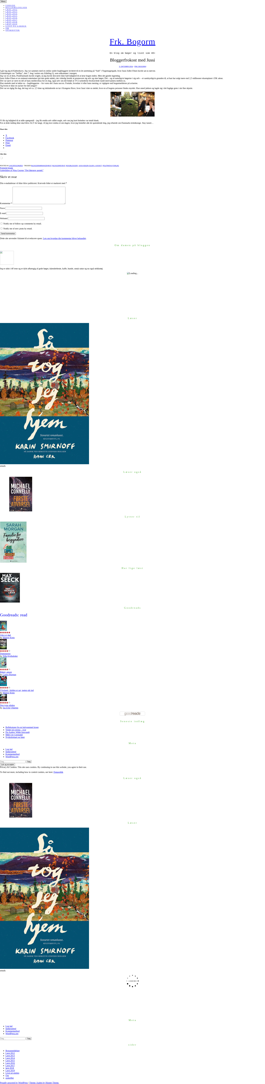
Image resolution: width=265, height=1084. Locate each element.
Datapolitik (58, 772)
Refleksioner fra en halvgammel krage (22, 727)
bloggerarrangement (41, 165)
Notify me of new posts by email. (17, 228)
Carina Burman (9, 674)
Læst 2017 (11, 20)
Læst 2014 (11, 14)
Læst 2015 (11, 16)
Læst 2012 (11, 10)
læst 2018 (11, 22)
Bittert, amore (6, 672)
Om (7, 28)
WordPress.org (12, 756)
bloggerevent (58, 165)
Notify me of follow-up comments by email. (22, 223)
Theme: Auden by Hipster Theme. (44, 1083)
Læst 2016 (11, 18)
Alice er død (5, 635)
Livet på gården (16, 26)
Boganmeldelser (16, 8)
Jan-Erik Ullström (10, 708)
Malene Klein (9, 637)
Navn (2, 208)
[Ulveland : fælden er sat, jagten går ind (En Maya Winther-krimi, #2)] (3, 685)
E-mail (3, 213)
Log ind (9, 749)
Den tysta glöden (7, 705)
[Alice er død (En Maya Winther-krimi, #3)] (3, 630)
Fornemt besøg (6, 168)
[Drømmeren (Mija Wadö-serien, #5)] (3, 648)
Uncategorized (16, 165)
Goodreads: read (13, 615)
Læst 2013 (11, 12)
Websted (3, 218)
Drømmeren (5, 653)
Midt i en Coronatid (14, 735)
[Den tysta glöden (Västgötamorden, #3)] (3, 700)
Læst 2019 (11, 24)
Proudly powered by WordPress (14, 1083)
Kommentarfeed (13, 754)
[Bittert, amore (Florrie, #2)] (3, 667)
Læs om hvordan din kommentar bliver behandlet (64, 238)
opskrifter (13, 30)
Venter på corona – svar (16, 730)
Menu (3, 1)
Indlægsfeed (11, 752)
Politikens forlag (111, 165)
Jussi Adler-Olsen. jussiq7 (90, 165)
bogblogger (72, 165)
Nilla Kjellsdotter (10, 656)
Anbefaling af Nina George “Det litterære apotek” (21, 170)
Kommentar (6, 203)
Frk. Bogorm (132, 41)
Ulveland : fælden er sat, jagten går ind (17, 690)
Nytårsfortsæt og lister (15, 737)
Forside (10, 5)
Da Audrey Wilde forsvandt (18, 732)
